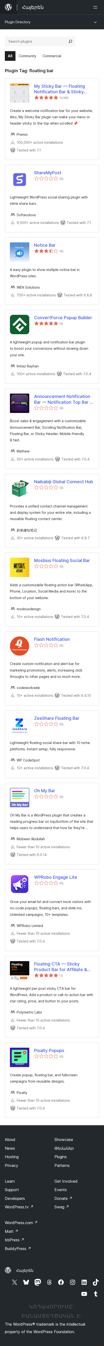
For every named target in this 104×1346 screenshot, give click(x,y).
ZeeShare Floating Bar (56, 718)
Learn (10, 1181)
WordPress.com (21, 1222)
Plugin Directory (17, 22)
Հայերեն (24, 1270)
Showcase (63, 1139)
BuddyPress (18, 1248)
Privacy (11, 1165)
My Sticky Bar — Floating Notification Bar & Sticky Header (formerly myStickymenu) (59, 89)
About (10, 1139)
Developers (15, 1198)
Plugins (60, 1156)
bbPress (14, 1239)
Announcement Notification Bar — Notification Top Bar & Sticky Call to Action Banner (63, 399)
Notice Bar (45, 245)
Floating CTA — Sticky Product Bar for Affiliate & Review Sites (60, 967)
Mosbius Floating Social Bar (62, 560)
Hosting (12, 1156)
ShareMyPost (47, 172)
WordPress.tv (19, 1206)
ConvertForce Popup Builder (63, 317)
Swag (61, 1206)
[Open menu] (96, 7)
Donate (63, 1198)
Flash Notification (52, 639)
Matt (11, 1231)
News (10, 1148)
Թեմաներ (64, 1148)
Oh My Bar (44, 790)
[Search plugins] (70, 41)
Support (12, 1189)
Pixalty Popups (49, 1050)
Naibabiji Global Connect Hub (63, 481)
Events (60, 1189)
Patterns (62, 1165)
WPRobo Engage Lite (55, 877)
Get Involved (66, 1181)
